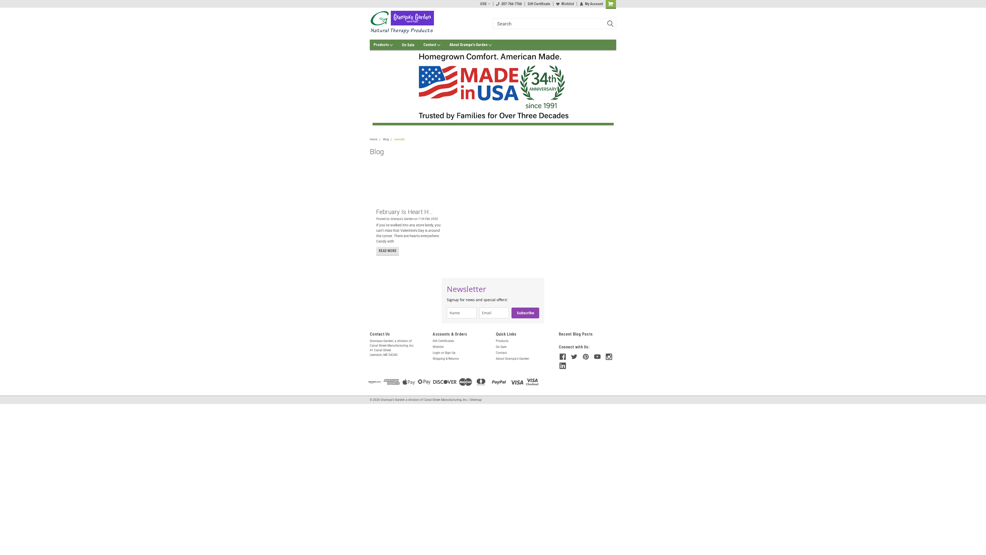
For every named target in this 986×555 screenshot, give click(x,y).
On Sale (408, 45)
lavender (399, 139)
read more (387, 251)
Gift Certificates (443, 341)
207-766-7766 (511, 4)
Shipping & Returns (446, 358)
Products (382, 44)
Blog (386, 139)
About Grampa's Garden (468, 44)
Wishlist (567, 4)
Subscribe (525, 312)
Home (373, 139)
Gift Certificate (539, 4)
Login (436, 353)
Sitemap (476, 400)
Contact (430, 44)
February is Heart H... (404, 212)
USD (483, 4)
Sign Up (450, 353)
